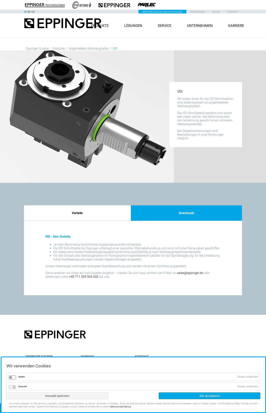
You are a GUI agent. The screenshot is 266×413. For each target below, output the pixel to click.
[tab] (77, 213)
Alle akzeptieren (209, 395)
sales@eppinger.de (190, 273)
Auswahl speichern (57, 395)
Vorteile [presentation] (77, 213)
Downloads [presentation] (186, 213)
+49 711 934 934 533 (83, 277)
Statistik (21, 377)
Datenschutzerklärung (120, 406)
